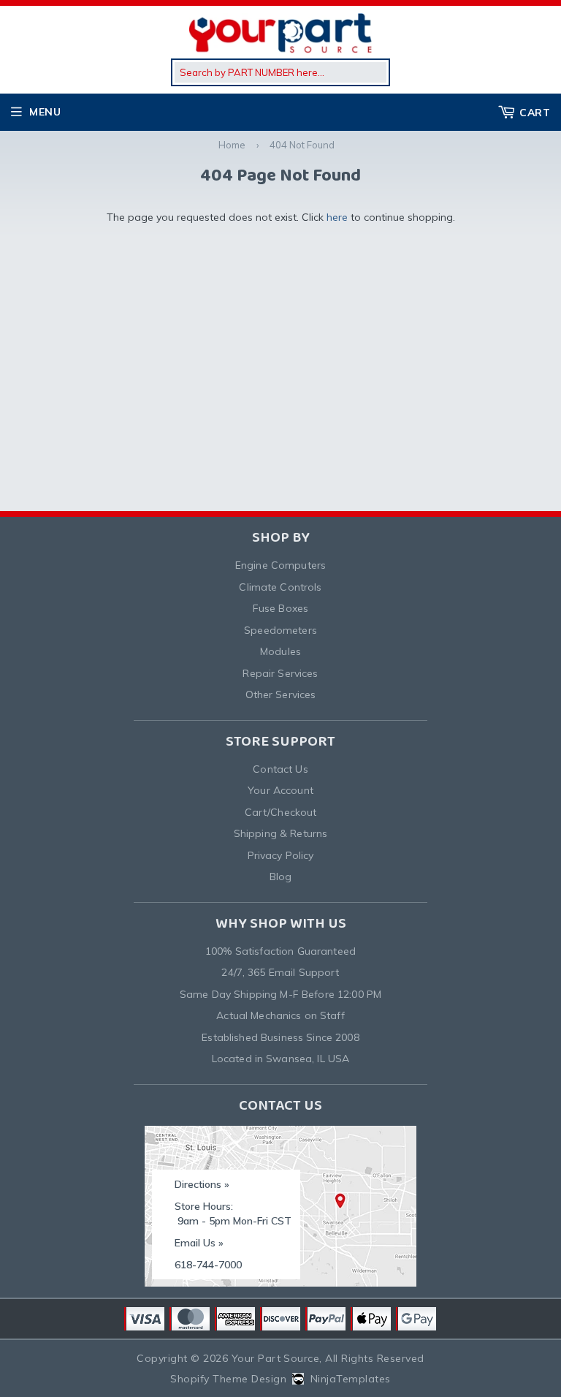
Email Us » (199, 1242)
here (337, 217)
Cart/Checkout (281, 812)
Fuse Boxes (280, 608)
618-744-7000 (208, 1264)
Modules (280, 651)
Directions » (202, 1184)
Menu (45, 111)
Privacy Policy (281, 855)
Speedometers (280, 630)
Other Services (280, 694)
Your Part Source (276, 1358)
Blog (281, 876)
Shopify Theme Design (228, 1378)
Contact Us (280, 769)
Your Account (280, 790)
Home (231, 145)
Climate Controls (280, 587)
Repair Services (280, 673)
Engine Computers (280, 565)
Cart (534, 112)
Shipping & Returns (281, 833)
